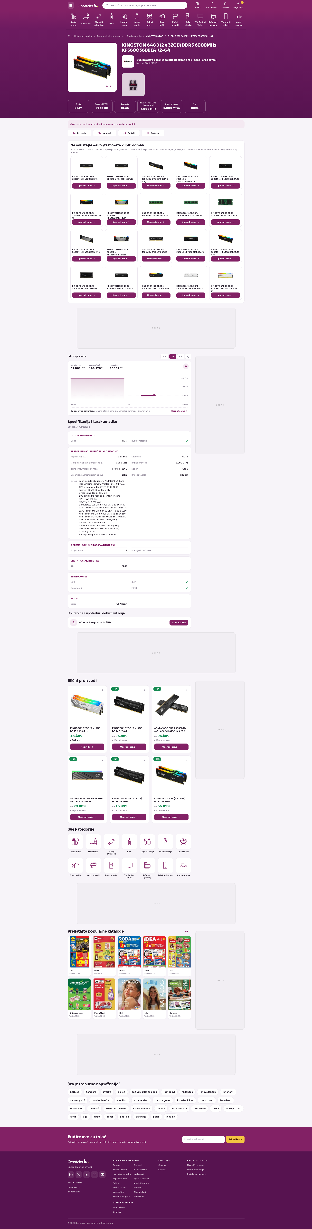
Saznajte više (178, 411)
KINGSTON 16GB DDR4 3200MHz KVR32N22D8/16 (155, 214)
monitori (122, 1100)
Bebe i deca (183, 851)
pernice (74, 1091)
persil (156, 1116)
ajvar (73, 1116)
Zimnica (117, 1212)
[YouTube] (102, 1174)
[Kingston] (128, 61)
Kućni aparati (93, 875)
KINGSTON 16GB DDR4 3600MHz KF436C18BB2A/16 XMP (225, 252)
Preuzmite (180, 622)
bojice (121, 1091)
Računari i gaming (83, 36)
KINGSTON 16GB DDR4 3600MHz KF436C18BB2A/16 (190, 251)
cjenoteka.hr (74, 1191)
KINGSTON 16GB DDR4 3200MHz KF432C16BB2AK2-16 (86, 216)
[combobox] (148, 5)
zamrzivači (206, 1100)
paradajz (141, 1116)
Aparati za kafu (141, 1178)
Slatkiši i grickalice (111, 852)
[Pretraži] (107, 5)
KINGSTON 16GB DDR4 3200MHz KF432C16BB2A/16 (225, 178)
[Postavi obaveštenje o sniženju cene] (186, 366)
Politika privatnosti (196, 1174)
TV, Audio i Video (129, 876)
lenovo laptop (208, 1091)
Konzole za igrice (121, 1196)
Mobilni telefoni (141, 1183)
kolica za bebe (141, 1108)
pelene (161, 1108)
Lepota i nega (147, 851)
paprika (124, 1116)
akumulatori (141, 1100)
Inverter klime (140, 1169)
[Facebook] (71, 1174)
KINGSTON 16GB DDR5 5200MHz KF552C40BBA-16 (155, 287)
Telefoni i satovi (165, 875)
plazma (170, 1116)
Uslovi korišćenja (195, 1169)
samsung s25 (77, 1100)
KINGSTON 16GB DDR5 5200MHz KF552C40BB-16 (120, 287)
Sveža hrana (75, 851)
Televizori (139, 1196)
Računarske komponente (110, 36)
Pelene (116, 1165)
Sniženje (81, 132)
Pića (129, 851)
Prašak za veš (120, 1187)
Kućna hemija (165, 851)
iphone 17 (228, 1091)
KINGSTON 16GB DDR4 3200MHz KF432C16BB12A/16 (187, 179)
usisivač (94, 1108)
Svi (186, 931)
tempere (91, 1091)
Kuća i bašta (75, 875)
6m (180, 356)
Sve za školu (119, 1207)
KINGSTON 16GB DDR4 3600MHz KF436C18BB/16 (154, 251)
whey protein (233, 1108)
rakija (215, 1108)
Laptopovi (139, 1174)
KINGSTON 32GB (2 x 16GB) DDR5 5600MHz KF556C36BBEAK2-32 (169, 800)
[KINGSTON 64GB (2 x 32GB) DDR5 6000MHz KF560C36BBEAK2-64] (92, 67)
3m (172, 356)
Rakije (116, 1183)
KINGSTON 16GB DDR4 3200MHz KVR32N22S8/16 (189, 214)
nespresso (200, 1108)
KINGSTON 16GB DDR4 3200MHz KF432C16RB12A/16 (118, 216)
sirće (97, 1116)
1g (188, 356)
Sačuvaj (155, 132)
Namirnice (93, 851)
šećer (110, 1116)
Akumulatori (140, 1192)
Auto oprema (183, 875)
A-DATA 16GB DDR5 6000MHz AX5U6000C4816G (86, 800)
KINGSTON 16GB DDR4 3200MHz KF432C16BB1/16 (120, 178)
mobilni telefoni (101, 1100)
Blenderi (138, 1165)
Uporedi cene (85, 185)
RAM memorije (134, 36)
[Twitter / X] (79, 1174)
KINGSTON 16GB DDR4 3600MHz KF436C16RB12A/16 (118, 252)
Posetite (85, 746)
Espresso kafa (120, 1178)
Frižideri (138, 1187)
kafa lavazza (179, 1108)
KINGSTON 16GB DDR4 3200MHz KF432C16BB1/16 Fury (155, 179)
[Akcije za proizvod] (113, 46)
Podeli (131, 132)
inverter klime (185, 1100)
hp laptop (187, 1091)
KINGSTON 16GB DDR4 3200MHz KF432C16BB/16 (85, 178)
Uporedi (107, 132)
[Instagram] (94, 1174)
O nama (162, 1165)
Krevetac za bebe (122, 1174)
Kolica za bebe (120, 1169)
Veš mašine (118, 1192)
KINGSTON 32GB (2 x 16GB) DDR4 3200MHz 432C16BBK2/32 (127, 730)
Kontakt (162, 1169)
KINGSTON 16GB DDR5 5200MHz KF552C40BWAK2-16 (225, 288)
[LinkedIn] (86, 1174)
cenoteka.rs (74, 1187)
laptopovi (169, 1091)
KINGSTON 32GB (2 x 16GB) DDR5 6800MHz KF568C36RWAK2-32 (85, 730)
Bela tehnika (111, 875)
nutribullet (76, 1108)
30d (164, 356)
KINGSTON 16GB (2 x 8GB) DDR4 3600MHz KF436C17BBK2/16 (127, 800)
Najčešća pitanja (195, 1165)
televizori (225, 1100)
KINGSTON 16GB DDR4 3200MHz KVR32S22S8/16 (224, 214)
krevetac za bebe (116, 1108)
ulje (85, 1116)
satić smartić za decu (144, 1091)
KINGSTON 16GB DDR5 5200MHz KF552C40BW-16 (189, 287)
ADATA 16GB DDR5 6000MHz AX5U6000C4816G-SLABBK (170, 730)
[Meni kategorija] (71, 5)
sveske (107, 1091)
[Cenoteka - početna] (88, 5)
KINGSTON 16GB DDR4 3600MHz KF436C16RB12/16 (86, 251)
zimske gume (162, 1100)
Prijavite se (235, 1139)
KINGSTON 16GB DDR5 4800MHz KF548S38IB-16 (84, 287)
